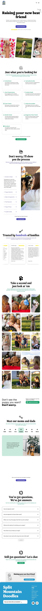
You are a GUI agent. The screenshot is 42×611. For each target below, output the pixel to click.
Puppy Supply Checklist (34, 597)
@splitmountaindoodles (33, 402)
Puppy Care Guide (35, 595)
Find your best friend (21, 26)
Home (33, 589)
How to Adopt (34, 594)
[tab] (10, 182)
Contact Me (21, 562)
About (33, 599)
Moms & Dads (34, 592)
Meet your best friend (21, 139)
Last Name (17, 604)
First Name (6, 604)
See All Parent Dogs (21, 480)
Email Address (6, 608)
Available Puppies (35, 591)
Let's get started (21, 219)
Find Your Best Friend (29, 579)
